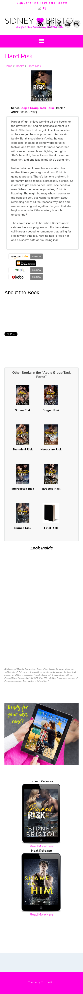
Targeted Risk (51, 488)
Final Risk (51, 528)
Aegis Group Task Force (38, 107)
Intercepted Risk (22, 488)
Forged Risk (51, 410)
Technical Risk (23, 449)
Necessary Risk (51, 449)
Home (8, 66)
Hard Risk (34, 66)
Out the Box (48, 982)
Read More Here (41, 846)
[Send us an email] (39, 8)
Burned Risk (22, 528)
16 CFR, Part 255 (39, 678)
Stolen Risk (23, 410)
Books (20, 66)
